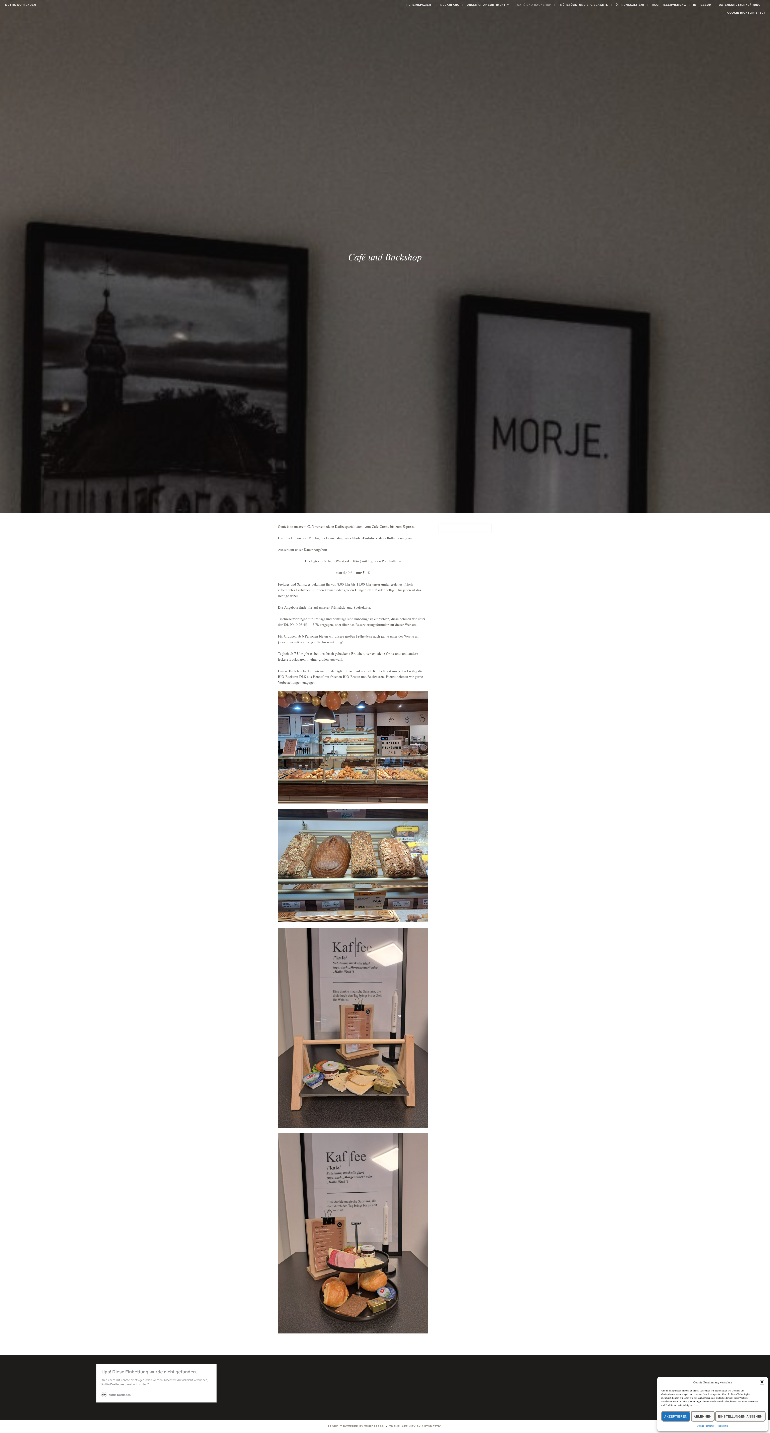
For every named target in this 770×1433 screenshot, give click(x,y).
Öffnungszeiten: (630, 5)
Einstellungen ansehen (740, 1416)
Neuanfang (449, 5)
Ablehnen (703, 1416)
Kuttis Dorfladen (20, 5)
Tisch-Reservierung (668, 5)
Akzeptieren (675, 1416)
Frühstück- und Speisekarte (583, 5)
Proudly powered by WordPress (356, 1426)
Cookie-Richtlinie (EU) (746, 12)
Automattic (431, 1426)
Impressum (723, 1425)
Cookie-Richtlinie (705, 1425)
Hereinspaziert (419, 5)
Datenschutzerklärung (740, 5)
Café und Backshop (534, 5)
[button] (762, 1382)
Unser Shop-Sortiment (486, 5)
